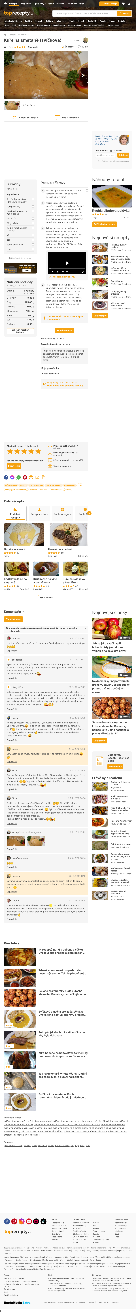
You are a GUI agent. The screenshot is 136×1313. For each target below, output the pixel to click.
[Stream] (36, 1221)
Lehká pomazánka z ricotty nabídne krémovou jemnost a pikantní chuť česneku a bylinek (111, 1289)
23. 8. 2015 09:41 (77, 638)
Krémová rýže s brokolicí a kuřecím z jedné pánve (121, 270)
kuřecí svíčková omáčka (50, 1131)
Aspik (6, 1292)
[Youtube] (29, 1221)
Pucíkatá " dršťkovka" (121, 821)
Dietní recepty (36, 1260)
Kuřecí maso (61, 21)
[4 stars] (31, 451)
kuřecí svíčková (101, 1121)
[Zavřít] (85, 628)
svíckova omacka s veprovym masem (23, 1128)
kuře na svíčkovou (97, 1131)
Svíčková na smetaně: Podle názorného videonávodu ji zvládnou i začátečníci (62, 1097)
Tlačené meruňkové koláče (120, 869)
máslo (51, 1145)
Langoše (86, 1266)
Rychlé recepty (43, 25)
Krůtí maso (24, 1257)
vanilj (113, 847)
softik (113, 802)
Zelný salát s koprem (121, 844)
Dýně (7, 25)
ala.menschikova (117, 896)
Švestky (81, 21)
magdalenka (116, 787)
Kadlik (7, 589)
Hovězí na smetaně (60, 549)
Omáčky (28, 21)
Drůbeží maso (23, 35)
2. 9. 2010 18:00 (77, 718)
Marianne (119, 1231)
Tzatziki (8, 1253)
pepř (77, 1145)
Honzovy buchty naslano (119, 246)
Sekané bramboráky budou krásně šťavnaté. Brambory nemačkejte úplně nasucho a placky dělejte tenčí (63, 994)
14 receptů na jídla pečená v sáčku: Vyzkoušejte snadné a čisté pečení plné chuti (61, 953)
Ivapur (113, 885)
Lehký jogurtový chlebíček (118, 292)
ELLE (117, 1234)
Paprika (103, 21)
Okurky (72, 21)
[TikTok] (43, 1221)
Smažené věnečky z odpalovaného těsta (120, 257)
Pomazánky (20, 1248)
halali (34, 1145)
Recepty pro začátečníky (95, 25)
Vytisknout (31, 477)
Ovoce (98, 1260)
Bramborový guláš (94, 1264)
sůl (72, 1145)
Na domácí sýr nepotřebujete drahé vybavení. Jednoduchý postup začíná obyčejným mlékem (111, 686)
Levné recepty (114, 25)
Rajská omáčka (79, 1264)
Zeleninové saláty (64, 1260)
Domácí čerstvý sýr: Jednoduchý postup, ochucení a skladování (65, 1284)
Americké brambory (121, 1248)
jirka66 (15, 900)
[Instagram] (22, 1221)
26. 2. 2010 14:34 (77, 798)
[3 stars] (24, 451)
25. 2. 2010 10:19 (77, 900)
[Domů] (5, 34)
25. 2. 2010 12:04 (77, 858)
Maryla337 (68, 589)
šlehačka (42, 1145)
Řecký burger (117, 281)
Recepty (12, 35)
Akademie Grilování (13, 21)
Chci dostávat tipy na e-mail (108, 150)
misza (15, 718)
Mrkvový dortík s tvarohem (118, 304)
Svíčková (35, 1251)
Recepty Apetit (58, 1231)
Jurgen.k (95, 217)
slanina (27, 1145)
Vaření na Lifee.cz (59, 1225)
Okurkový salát (21, 1266)
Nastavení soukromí (81, 1223)
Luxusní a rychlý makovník (118, 892)
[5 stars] (38, 451)
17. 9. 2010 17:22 (77, 687)
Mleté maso (35, 1257)
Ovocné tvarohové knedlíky (60, 1264)
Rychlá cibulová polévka (111, 211)
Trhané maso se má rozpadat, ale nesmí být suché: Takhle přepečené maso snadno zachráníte (61, 973)
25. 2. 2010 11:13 (77, 876)
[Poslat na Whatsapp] (18, 477)
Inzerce (96, 1223)
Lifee (117, 1237)
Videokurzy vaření (59, 1228)
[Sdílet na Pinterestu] (25, 477)
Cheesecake (108, 1264)
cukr (82, 1145)
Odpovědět (12, 650)
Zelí (14, 25)
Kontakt (96, 1242)
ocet (88, 1145)
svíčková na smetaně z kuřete (19, 1121)
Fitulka (113, 813)
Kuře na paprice (74, 1266)
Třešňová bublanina (107, 1251)
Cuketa (112, 21)
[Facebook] (7, 1221)
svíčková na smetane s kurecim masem (72, 1121)
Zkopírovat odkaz (43, 477)
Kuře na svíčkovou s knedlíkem (74, 580)
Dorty (92, 1260)
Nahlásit (96, 1237)
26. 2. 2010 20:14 (77, 770)
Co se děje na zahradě (21, 1251)
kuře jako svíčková (52, 1128)
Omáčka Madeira (11, 1295)
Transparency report (101, 1239)
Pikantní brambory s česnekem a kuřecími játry (121, 810)
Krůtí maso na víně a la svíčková (45, 580)
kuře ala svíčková (119, 1121)
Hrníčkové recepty (26, 25)
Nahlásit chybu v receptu (21, 258)
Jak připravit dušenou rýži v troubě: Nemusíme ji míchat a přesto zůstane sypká (111, 1279)
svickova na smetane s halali (96, 1128)
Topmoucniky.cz (121, 1225)
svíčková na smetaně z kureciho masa (53, 1124)
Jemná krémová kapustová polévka (120, 832)
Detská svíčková (14, 549)
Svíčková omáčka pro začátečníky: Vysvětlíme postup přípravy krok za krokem (61, 1015)
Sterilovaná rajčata (40, 1264)
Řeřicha (7, 1251)
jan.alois (78, 40)
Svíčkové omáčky (53, 485)
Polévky (49, 21)
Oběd (80, 485)
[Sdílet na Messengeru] (12, 477)
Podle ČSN (92, 21)
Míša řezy (62, 1266)
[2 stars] (17, 451)
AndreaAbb (115, 859)
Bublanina (20, 1269)
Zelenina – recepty (34, 1248)
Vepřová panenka (124, 1251)
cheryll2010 (18, 687)
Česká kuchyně (74, 25)
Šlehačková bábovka (62, 1251)
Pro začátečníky (36, 485)
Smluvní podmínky (80, 1237)
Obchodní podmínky (81, 1234)
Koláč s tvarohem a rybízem (119, 797)
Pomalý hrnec (75, 1257)
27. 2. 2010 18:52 (77, 749)
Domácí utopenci (47, 1269)
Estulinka (52, 556)
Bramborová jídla (61, 1257)
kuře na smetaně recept (113, 1124)
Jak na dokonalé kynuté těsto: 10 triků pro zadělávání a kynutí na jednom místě (63, 1077)
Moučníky (39, 21)
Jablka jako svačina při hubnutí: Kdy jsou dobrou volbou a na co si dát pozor (109, 647)
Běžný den (32, 489)
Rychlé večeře (59, 25)
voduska (16, 638)
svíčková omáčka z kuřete (86, 1124)
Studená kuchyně (80, 1260)
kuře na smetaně (43, 1121)
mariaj (7, 556)
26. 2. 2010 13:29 (77, 832)
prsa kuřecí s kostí (13, 1145)
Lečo (109, 1266)
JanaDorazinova (20, 858)
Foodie (96, 1234)
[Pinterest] (14, 1221)
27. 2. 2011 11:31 (78, 659)
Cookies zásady (79, 1231)
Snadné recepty (124, 1257)
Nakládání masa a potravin (54, 1248)
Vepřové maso (47, 1257)
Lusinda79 (38, 589)
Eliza (14, 770)
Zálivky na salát (91, 1251)
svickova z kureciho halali (27, 1134)
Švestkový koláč (32, 1269)
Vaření (68, 489)
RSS (94, 1225)
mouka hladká (62, 1145)
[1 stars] (10, 451)
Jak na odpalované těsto (101, 1248)
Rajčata (121, 21)
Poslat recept (37, 477)
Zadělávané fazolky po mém (120, 783)
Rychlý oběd (9, 1269)
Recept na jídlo (58, 1223)
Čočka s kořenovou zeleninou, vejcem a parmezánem (120, 856)
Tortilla (70, 1248)
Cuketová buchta (98, 1266)
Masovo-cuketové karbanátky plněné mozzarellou (120, 882)
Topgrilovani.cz (121, 1228)
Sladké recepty (22, 1260)
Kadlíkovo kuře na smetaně (15, 580)
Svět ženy (56, 1234)
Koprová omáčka (35, 1266)
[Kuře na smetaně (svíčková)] (16, 841)
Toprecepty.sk (121, 1223)
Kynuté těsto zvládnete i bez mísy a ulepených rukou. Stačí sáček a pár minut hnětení (111, 1284)
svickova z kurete (72, 1128)
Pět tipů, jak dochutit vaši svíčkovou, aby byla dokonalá (62, 1034)
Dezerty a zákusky (81, 1248)
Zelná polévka (78, 1251)
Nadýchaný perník (119, 1266)
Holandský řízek (50, 1266)
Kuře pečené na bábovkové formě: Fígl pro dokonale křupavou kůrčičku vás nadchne (63, 1056)
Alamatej (114, 874)
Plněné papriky (25, 1264)
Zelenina (43, 489)
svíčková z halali (28, 1131)
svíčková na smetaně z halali (18, 1124)
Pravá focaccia (46, 1251)
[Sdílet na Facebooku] (6, 477)
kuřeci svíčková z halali (75, 1131)
